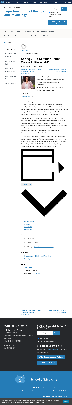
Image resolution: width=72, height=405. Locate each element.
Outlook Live (28, 230)
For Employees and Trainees (52, 357)
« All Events (24, 51)
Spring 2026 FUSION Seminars (10, 70)
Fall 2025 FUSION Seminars (10, 55)
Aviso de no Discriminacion (60, 393)
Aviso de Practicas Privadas (44, 390)
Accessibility (8, 2)
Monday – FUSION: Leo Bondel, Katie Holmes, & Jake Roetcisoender (31, 71)
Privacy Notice (40, 402)
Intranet (45, 388)
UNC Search (68, 2)
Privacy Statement (55, 388)
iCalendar (27, 224)
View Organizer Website (31, 259)
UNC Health (36, 388)
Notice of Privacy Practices (27, 390)
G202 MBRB (28, 268)
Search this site (54, 12)
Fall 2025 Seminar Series (10, 62)
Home (5, 31)
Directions (47, 36)
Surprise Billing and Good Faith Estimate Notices (54, 396)
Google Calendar (29, 221)
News (11, 31)
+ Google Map (36, 273)
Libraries (26, 2)
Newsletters (36, 36)
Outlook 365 (28, 227)
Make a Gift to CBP (59, 22)
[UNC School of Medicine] (36, 379)
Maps (34, 2)
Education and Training (45, 31)
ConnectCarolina (56, 2)
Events (17, 2)
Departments (43, 2)
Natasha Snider (25, 96)
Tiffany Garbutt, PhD (54, 349)
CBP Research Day (11, 83)
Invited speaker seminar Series (44, 247)
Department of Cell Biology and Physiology (24, 13)
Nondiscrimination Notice (60, 390)
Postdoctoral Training (13, 36)
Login (65, 388)
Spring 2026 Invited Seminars (11, 77)
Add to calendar (26, 185)
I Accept (66, 401)
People (17, 31)
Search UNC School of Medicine (55, 15)
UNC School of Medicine (13, 8)
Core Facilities (28, 31)
